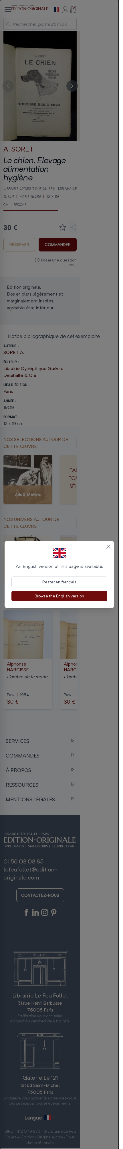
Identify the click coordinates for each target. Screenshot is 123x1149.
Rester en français (59, 581)
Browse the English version (59, 595)
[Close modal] (108, 546)
